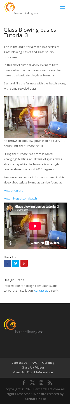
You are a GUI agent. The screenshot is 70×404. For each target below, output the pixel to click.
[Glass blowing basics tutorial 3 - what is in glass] (35, 138)
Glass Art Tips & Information (33, 372)
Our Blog (48, 363)
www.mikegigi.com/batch (20, 198)
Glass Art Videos (33, 367)
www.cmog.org (13, 190)
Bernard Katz (35, 399)
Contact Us (19, 363)
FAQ (35, 363)
